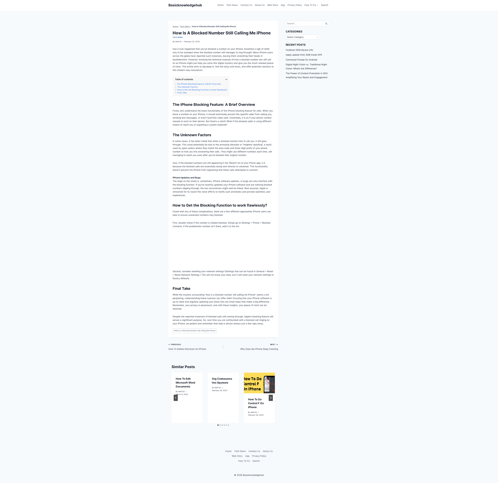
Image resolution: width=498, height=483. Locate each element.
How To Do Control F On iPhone (256, 403)
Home (220, 5)
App (283, 5)
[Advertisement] (223, 250)
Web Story (272, 5)
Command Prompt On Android (301, 59)
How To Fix (244, 461)
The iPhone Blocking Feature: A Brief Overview (199, 84)
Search (324, 5)
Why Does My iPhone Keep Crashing (259, 346)
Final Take (182, 93)
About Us (260, 5)
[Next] (271, 398)
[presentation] (259, 383)
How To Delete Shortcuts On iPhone (187, 346)
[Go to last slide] (176, 398)
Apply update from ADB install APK (304, 54)
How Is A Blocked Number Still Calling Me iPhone (195, 331)
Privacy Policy (295, 5)
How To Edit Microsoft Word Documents (185, 382)
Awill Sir (178, 42)
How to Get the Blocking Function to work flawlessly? (202, 90)
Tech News (232, 5)
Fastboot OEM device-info (299, 50)
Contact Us (246, 5)
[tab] (218, 425)
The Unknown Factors (187, 87)
